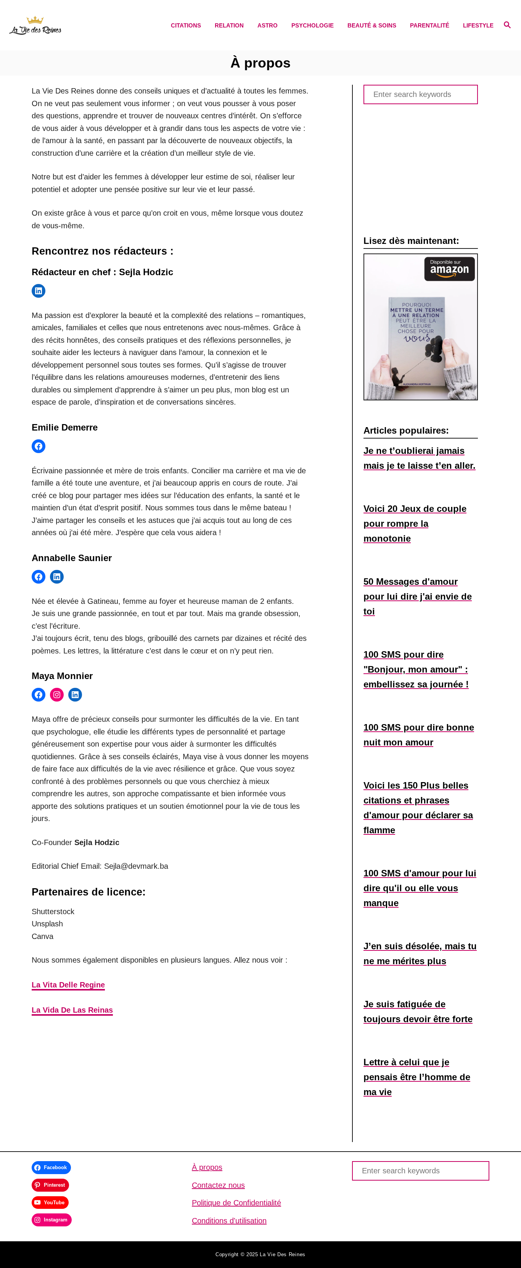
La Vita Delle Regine (68, 985)
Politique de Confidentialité (236, 1203)
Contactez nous (218, 1185)
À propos (207, 1167)
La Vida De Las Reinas (72, 1010)
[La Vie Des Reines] (69, 25)
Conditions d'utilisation (229, 1220)
